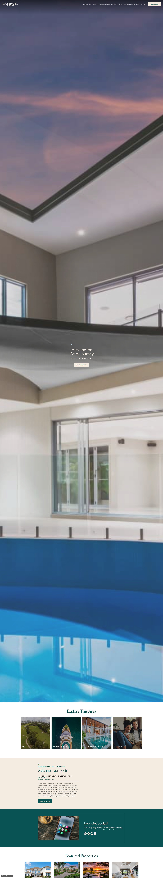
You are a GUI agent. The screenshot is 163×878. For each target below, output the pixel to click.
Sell (94, 4)
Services (113, 4)
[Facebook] (85, 833)
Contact (143, 4)
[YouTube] (91, 833)
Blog (137, 4)
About (120, 4)
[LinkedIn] (88, 833)
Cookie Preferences (7, 875)
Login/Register (154, 4)
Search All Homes (81, 364)
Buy (90, 4)
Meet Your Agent (45, 801)
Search (85, 4)
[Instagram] (95, 833)
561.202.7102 (42, 778)
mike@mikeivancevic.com (46, 779)
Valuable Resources (103, 4)
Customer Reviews (129, 4)
